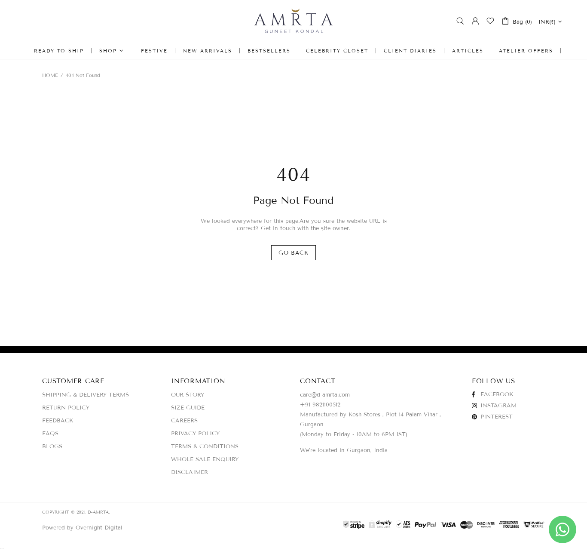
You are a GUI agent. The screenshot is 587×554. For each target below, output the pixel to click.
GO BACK (293, 252)
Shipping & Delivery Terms (85, 394)
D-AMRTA (293, 21)
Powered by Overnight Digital (82, 527)
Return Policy (65, 407)
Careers (184, 420)
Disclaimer (189, 472)
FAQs (50, 433)
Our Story (187, 394)
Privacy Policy (195, 433)
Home (50, 75)
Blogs (52, 446)
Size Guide (188, 407)
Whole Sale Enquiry (204, 459)
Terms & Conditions (204, 446)
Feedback (57, 420)
